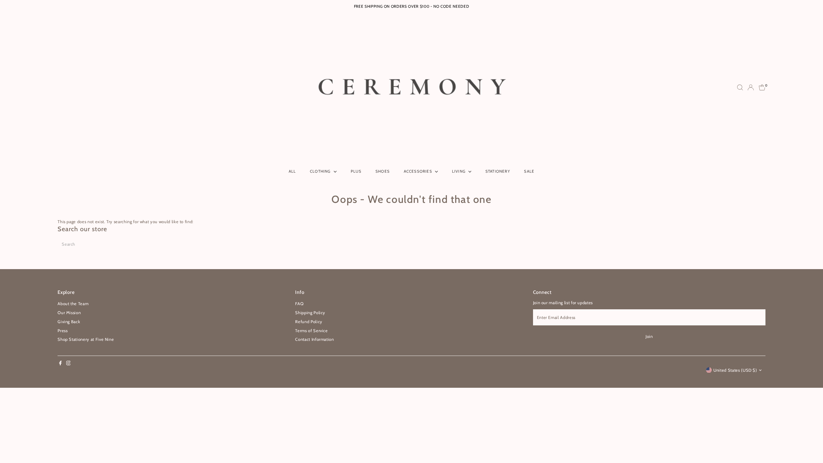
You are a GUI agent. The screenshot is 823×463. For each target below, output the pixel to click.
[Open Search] (740, 87)
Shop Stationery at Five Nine (86, 339)
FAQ (299, 303)
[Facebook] (60, 363)
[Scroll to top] (810, 445)
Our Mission (69, 312)
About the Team (73, 303)
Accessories (418, 171)
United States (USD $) (735, 370)
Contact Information (314, 339)
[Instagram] (68, 363)
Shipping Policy (310, 312)
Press (63, 330)
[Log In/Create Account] (751, 87)
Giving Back (69, 321)
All (292, 171)
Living (459, 171)
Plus (356, 171)
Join (649, 336)
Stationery (497, 171)
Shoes (382, 171)
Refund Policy (308, 321)
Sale (529, 171)
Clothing (321, 171)
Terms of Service (311, 330)
